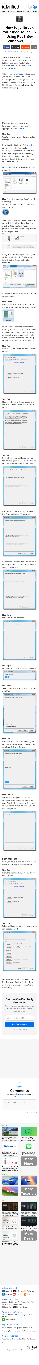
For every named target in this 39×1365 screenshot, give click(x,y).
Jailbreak (20, 1331)
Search (33, 1331)
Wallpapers (18, 1328)
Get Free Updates (19, 1024)
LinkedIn (8, 1294)
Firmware (12, 1331)
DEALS (35, 11)
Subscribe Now (10, 1319)
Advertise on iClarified (10, 1339)
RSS (28, 1294)
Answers (5, 1331)
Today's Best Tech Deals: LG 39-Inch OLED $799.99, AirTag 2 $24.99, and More (29, 1229)
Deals (30, 1328)
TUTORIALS (11, 11)
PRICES (29, 11)
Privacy (34, 1350)
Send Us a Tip (24, 1339)
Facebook (8, 1291)
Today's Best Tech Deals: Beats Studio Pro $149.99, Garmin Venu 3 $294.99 (29, 1213)
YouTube (19, 1294)
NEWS (4, 11)
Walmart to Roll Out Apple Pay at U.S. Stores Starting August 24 (9, 1153)
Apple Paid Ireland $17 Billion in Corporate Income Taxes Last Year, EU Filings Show (9, 1139)
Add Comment (31, 1112)
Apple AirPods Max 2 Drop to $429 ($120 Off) (9, 1227)
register (23, 1094)
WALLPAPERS (20, 11)
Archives (27, 1331)
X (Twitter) (20, 1291)
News (4, 1328)
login (16, 1094)
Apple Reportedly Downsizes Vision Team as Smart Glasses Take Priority (28, 1139)
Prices (25, 1328)
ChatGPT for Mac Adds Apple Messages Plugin (28, 1153)
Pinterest (30, 1291)
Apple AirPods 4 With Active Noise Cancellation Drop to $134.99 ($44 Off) (10, 1243)
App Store (9, 1307)
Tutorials (10, 1328)
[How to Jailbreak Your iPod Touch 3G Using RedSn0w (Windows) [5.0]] (19, 182)
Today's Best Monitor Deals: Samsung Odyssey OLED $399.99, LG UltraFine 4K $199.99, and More (10, 1215)
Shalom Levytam (29, 52)
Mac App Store (21, 1307)
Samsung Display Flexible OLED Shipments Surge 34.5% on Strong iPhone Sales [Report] (10, 1169)
